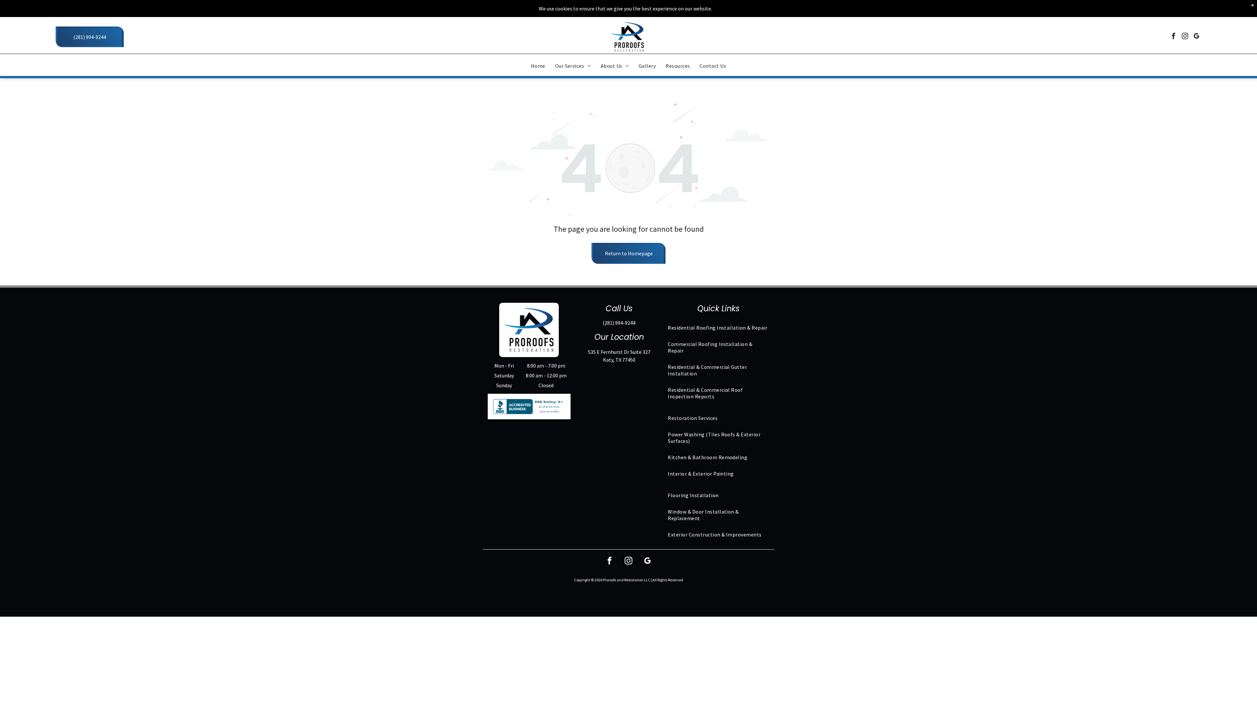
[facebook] (1173, 37)
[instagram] (1185, 37)
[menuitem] (538, 65)
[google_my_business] (1196, 37)
